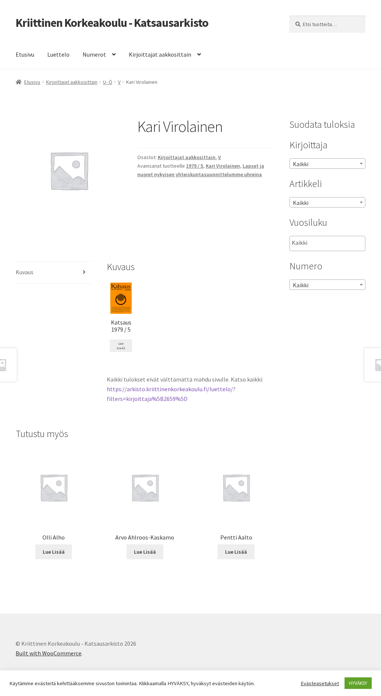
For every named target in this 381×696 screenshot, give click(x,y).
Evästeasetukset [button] (320, 683)
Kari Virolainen (223, 165)
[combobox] (327, 163)
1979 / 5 (194, 165)
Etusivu (25, 54)
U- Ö (107, 82)
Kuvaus (24, 272)
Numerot (94, 54)
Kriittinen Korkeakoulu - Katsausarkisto (112, 22)
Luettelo (58, 54)
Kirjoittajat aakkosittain (160, 54)
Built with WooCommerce (48, 653)
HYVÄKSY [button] (358, 683)
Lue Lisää (121, 346)
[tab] (54, 273)
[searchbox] (329, 243)
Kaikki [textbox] (300, 164)
